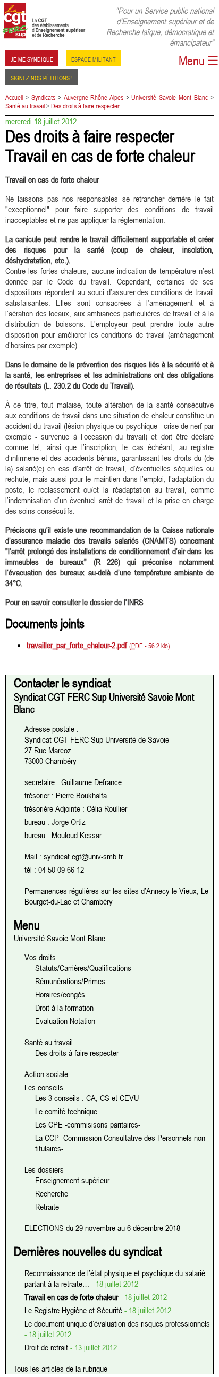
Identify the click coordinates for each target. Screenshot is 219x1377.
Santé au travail (25, 105)
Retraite (47, 1206)
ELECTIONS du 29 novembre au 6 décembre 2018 (102, 1228)
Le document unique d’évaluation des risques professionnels (117, 1323)
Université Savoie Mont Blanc (169, 97)
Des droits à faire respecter (85, 105)
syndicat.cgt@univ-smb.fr (83, 856)
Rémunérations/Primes (70, 981)
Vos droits (40, 957)
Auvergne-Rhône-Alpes (93, 97)
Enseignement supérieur (72, 1180)
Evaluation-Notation (65, 1020)
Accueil (14, 97)
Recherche (51, 1193)
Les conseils (43, 1087)
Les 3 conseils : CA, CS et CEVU (87, 1097)
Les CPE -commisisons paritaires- (87, 1124)
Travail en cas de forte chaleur (72, 1297)
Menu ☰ (199, 60)
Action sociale (46, 1074)
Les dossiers (44, 1169)
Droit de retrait (47, 1347)
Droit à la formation (64, 1007)
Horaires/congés (60, 994)
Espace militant (93, 58)
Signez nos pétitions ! (42, 77)
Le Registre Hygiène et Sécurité (74, 1310)
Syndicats (43, 97)
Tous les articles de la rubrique (60, 1368)
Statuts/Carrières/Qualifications (83, 967)
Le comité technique (66, 1111)
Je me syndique (32, 58)
